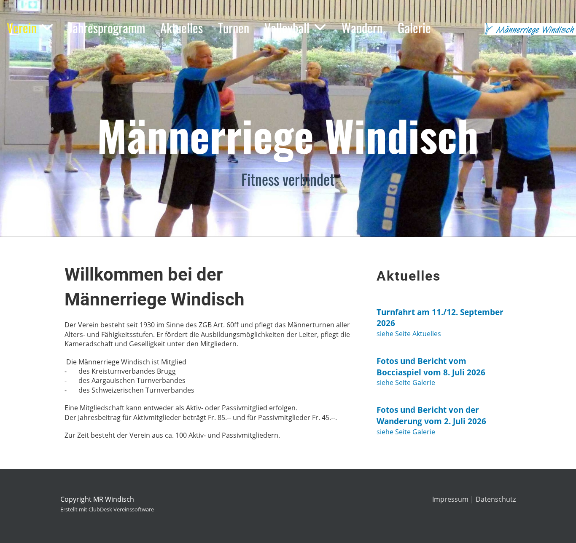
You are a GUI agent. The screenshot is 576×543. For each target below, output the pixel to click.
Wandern (362, 27)
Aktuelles (181, 27)
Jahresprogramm (107, 27)
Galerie (414, 27)
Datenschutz (496, 499)
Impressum (450, 499)
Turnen (233, 27)
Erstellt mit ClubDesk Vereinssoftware (107, 509)
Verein (22, 27)
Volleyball (287, 27)
